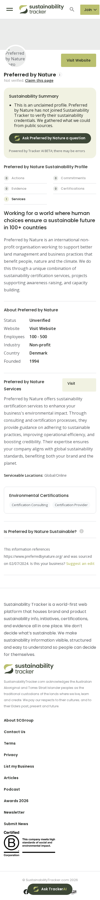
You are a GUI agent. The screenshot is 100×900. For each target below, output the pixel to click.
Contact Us (14, 731)
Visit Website (79, 60)
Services (15, 199)
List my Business (19, 766)
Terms (10, 743)
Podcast (12, 789)
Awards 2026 (16, 800)
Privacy (11, 754)
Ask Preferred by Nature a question (53, 138)
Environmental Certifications (39, 495)
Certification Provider (71, 505)
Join (88, 9)
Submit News (16, 823)
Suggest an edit (80, 563)
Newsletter (14, 812)
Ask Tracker (54, 889)
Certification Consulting (30, 505)
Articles (11, 777)
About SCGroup (19, 720)
